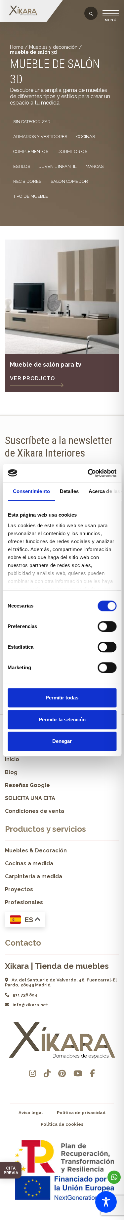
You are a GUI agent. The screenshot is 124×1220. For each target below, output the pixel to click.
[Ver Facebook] (92, 1073)
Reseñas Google (27, 785)
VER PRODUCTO (32, 378)
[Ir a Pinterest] (62, 1073)
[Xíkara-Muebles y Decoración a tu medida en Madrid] (24, 10)
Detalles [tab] (69, 491)
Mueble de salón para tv (45, 364)
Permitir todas (62, 697)
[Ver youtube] (77, 1073)
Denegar (62, 741)
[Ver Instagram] (32, 1073)
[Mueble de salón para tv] (62, 297)
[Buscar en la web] (91, 14)
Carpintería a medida (33, 876)
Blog (11, 772)
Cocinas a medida (29, 863)
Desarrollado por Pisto (62, 1217)
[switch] (107, 626)
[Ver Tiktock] (47, 1073)
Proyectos (19, 889)
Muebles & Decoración (36, 850)
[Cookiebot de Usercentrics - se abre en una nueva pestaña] (88, 473)
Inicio (12, 759)
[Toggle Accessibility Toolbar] (106, 1201)
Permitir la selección (62, 719)
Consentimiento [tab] (31, 491)
